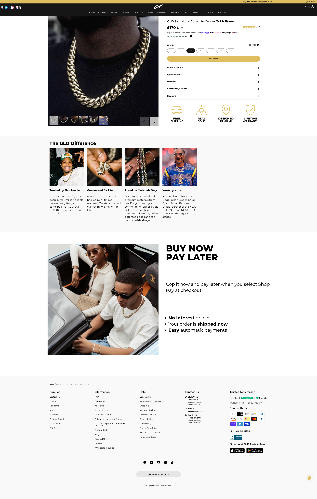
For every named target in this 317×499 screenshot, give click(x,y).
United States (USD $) (157, 474)
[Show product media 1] (54, 120)
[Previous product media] (144, 121)
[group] (154, 1)
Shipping (144, 406)
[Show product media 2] (63, 120)
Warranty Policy (147, 410)
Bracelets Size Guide (150, 432)
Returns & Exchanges (150, 401)
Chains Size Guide (148, 428)
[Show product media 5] (93, 120)
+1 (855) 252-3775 (194, 418)
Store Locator (101, 410)
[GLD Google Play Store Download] (254, 450)
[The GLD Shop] (158, 6)
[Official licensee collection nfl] (2, 7)
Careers (98, 443)
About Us (99, 406)
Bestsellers (55, 397)
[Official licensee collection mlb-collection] (11, 7)
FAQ (97, 397)
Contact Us (311, 1)
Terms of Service (148, 415)
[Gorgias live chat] (309, 478)
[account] (312, 6)
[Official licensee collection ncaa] (6, 7)
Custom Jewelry (58, 419)
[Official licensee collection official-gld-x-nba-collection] (18, 7)
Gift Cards (54, 428)
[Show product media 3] (73, 120)
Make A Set (55, 423)
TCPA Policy (145, 423)
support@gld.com (195, 411)
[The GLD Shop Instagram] (144, 462)
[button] (305, 6)
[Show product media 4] (83, 120)
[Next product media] (154, 121)
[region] (158, 187)
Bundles (54, 415)
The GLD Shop (165, 486)
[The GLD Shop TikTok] (172, 462)
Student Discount (103, 415)
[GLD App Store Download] (237, 450)
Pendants (54, 406)
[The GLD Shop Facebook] (151, 462)
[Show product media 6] (103, 120)
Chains (53, 401)
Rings (52, 410)
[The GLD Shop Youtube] (158, 462)
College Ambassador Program (109, 419)
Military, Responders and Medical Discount (111, 424)
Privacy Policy (146, 419)
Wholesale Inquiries (104, 448)
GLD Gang (100, 401)
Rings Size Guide (148, 437)
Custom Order (102, 430)
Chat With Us (193, 399)
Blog (97, 434)
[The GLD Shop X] (165, 462)
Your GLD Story (102, 439)
